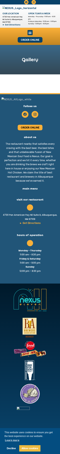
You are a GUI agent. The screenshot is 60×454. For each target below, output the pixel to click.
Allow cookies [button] (30, 448)
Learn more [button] (12, 440)
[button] (30, 32)
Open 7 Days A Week (39, 13)
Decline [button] (11, 448)
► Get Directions (11, 25)
